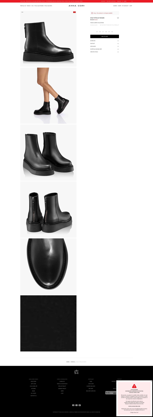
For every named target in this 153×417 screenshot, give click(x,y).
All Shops (33, 393)
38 (106, 31)
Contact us (33, 395)
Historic (33, 388)
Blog (33, 391)
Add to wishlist (118, 18)
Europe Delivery (91, 386)
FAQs (91, 381)
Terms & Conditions (62, 383)
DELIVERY (91, 388)
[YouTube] (76, 406)
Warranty (62, 381)
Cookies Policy (62, 388)
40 (112, 31)
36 (100, 31)
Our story (33, 381)
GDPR (62, 391)
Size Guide (91, 383)
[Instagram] (79, 406)
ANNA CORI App (33, 386)
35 (97, 31)
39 (109, 31)
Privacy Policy (62, 386)
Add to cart (104, 36)
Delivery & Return (91, 391)
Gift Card (33, 383)
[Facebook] (73, 406)
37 (103, 31)
